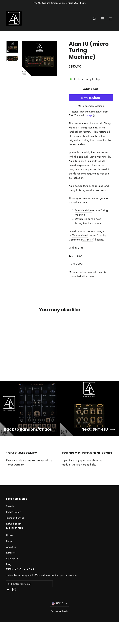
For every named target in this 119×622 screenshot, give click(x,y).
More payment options (91, 106)
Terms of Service (15, 518)
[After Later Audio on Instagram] (14, 589)
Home (9, 535)
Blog (8, 564)
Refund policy (14, 523)
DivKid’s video (83, 210)
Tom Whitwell (80, 235)
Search (10, 506)
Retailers (10, 552)
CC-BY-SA (87, 239)
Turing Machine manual (88, 223)
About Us (11, 547)
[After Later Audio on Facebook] (8, 589)
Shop (9, 541)
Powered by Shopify (59, 611)
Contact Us (12, 558)
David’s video (83, 219)
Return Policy (13, 512)
